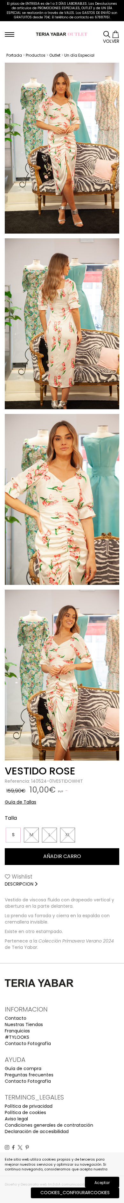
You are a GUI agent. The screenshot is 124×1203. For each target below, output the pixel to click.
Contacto (15, 1018)
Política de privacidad (28, 1106)
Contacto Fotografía (28, 1043)
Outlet (54, 55)
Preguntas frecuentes (29, 1075)
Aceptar (102, 1182)
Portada (14, 55)
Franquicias (17, 1031)
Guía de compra (23, 1068)
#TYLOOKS (17, 1037)
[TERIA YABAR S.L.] (62, 34)
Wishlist (21, 876)
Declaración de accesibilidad (37, 1131)
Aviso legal (16, 1119)
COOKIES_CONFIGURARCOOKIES (75, 1192)
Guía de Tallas (20, 802)
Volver (111, 41)
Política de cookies (25, 1112)
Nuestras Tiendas (24, 1024)
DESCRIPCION (20, 884)
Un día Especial (79, 55)
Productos (35, 55)
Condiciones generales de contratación (49, 1125)
